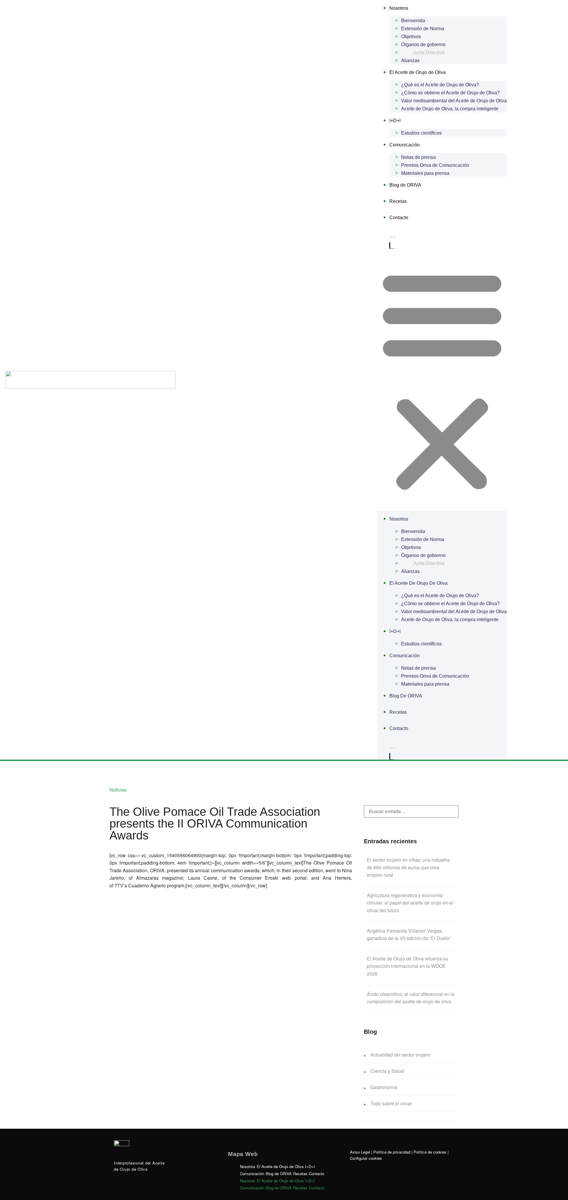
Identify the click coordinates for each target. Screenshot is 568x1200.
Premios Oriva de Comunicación (435, 165)
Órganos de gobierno (423, 44)
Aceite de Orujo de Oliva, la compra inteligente (449, 108)
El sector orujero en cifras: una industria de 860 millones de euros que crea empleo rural (408, 867)
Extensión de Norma (422, 28)
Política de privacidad (391, 1152)
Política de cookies (430, 1152)
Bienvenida (413, 20)
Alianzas (410, 60)
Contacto (398, 217)
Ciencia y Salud (387, 1070)
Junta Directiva (428, 52)
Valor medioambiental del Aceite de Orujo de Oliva (454, 100)
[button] (442, 380)
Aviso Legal (360, 1152)
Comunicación (404, 144)
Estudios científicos (421, 132)
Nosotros (398, 8)
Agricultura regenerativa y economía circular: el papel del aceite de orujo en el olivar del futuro (410, 903)
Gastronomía (383, 1087)
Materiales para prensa (425, 173)
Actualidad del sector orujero (400, 1054)
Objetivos (411, 36)
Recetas (398, 201)
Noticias (118, 789)
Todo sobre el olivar (391, 1103)
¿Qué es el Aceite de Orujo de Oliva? (440, 84)
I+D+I (395, 120)
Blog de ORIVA (405, 185)
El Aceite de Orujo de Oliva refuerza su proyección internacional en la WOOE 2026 (407, 966)
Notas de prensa (418, 157)
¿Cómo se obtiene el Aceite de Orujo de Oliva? (450, 92)
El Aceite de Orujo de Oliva (417, 72)
